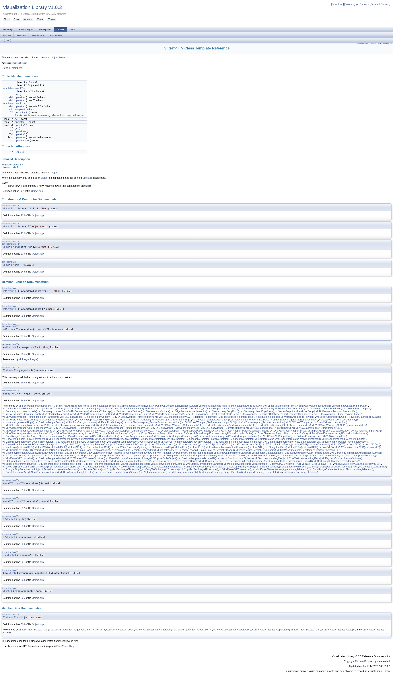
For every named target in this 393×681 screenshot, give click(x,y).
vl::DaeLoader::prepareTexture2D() (197, 458)
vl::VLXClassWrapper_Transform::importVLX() (124, 428)
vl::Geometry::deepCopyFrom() (257, 411)
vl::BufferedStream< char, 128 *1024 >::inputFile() (320, 436)
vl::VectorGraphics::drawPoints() (133, 414)
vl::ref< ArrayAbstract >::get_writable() (71, 629)
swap (18, 109)
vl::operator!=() (35, 455)
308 (23, 624)
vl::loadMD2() (42, 447)
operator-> (20, 122)
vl (2, 40)
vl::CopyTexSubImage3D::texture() (122, 469)
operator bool (22, 140)
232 (23, 233)
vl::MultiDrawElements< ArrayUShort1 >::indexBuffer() (162, 433)
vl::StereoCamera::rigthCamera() (205, 464)
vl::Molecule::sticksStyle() (373, 466)
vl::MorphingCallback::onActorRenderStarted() (356, 452)
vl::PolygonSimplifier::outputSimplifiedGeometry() (190, 455)
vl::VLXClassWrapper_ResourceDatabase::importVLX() (186, 430)
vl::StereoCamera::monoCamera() (232, 452)
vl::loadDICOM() (371, 444)
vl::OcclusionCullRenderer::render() (245, 461)
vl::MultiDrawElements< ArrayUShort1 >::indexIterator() (338, 433)
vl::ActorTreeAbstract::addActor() (71, 405)
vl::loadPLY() (182, 447)
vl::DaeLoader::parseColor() (292, 455)
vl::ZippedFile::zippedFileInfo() (301, 472)
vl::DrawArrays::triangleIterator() (77, 472)
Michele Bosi (362, 661)
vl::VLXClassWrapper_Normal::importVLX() (75, 425)
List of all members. (12, 68)
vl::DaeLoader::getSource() (50, 422)
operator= (20, 97)
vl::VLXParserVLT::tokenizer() (235, 469)
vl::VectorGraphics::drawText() (168, 414)
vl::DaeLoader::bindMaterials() (18, 408)
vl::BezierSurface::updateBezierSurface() (118, 472)
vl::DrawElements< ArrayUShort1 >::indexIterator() (92, 436)
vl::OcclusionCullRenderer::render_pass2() (337, 461)
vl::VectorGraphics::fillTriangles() (133, 419)
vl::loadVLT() (374, 447)
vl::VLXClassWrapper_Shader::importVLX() (81, 430)
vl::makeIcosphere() (167, 450)
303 (23, 580)
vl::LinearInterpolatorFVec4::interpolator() (344, 439)
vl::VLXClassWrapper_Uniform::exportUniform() (85, 417)
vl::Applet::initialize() (248, 436)
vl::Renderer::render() (213, 461)
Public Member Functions (366, 44)
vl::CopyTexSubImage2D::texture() (161, 469)
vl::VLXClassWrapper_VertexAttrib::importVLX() (230, 425)
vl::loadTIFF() (311, 447)
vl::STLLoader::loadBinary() (278, 444)
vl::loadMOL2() (59, 447)
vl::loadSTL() (257, 447)
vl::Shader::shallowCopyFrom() (229, 466)
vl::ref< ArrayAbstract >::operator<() (232, 629)
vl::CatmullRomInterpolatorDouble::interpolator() (28, 441)
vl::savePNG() (293, 464)
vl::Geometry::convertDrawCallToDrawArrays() (64, 411)
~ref (17, 94)
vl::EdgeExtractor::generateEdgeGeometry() (294, 419)
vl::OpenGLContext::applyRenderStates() (175, 405)
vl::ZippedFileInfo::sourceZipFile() (300, 466)
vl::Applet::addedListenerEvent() (134, 405)
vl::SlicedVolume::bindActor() (280, 405)
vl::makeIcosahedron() (144, 450)
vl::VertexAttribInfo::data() (156, 411)
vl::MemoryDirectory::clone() (290, 408)
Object (54, 57)
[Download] (337, 4)
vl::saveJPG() (277, 464)
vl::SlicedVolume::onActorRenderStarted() (307, 452)
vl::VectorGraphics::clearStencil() (256, 408)
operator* (20, 125)
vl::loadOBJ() (75, 447)
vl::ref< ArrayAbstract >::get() (34, 629)
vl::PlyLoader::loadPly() (161, 447)
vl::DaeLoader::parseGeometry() (359, 455)
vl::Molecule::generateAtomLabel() (211, 419)
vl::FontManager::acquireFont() (36, 405)
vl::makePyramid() (189, 450)
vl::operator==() (154, 455)
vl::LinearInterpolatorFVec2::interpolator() (253, 439)
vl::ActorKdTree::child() (189, 408)
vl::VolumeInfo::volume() (154, 472)
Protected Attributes (385, 44)
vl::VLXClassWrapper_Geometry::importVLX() (27, 433)
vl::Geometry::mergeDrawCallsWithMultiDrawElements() (33, 452)
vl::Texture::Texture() (92, 469)
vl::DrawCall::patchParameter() (123, 458)
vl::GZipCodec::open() (14, 455)
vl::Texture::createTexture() (127, 411)
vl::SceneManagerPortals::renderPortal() (60, 464)
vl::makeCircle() (66, 450)
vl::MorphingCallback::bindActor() (350, 405)
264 (23, 316)
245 (23, 271)
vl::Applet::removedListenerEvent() (133, 461)
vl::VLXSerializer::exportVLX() (175, 417)
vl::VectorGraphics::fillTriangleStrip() (171, 419)
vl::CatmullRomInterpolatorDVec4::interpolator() (186, 441)
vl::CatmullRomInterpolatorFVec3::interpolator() (342, 441)
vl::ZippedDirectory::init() (185, 436)
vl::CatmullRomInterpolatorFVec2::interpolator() (290, 441)
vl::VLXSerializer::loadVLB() (350, 447)
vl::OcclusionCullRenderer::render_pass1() (289, 461)
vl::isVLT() (72, 444)
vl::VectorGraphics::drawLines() (59, 414)
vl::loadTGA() (295, 447)
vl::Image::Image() (28, 359)
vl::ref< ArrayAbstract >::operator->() (193, 629)
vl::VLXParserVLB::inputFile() (276, 436)
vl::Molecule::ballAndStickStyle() (245, 405)
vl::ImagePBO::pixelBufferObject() (159, 458)
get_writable (21, 112)
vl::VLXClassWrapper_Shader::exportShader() (337, 414)
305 (23, 598)
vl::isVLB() (60, 444)
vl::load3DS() (207, 444)
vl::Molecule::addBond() (103, 405)
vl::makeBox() (49, 450)
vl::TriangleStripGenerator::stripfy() (21, 469)
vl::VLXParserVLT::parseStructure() (86, 458)
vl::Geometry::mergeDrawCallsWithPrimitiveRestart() (93, 452)
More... (63, 57)
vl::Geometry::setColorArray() (65, 466)
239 (23, 253)
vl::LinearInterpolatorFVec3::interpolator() (298, 439)
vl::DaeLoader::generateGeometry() (338, 419)
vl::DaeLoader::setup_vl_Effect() (100, 466)
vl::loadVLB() (327, 447)
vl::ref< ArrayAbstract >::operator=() (126, 455)
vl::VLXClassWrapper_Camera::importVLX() (225, 428)
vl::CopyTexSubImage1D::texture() (199, 469)
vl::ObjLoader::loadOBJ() (97, 447)
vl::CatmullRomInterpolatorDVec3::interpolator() (134, 441)
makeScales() (208, 450)
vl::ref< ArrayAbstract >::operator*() (154, 629)
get (16, 119)
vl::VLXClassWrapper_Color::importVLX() (180, 425)
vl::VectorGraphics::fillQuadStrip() (20, 419)
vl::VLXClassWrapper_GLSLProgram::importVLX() (339, 425)
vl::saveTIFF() (325, 464)
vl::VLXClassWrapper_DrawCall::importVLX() (300, 430)
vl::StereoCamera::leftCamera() (130, 444)
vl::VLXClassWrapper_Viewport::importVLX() (175, 428)
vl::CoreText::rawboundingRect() (303, 458)
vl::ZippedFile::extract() (205, 417)
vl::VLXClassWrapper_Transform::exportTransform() (30, 417)
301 (23, 562)
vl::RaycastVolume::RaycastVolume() (342, 458)
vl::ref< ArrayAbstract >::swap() (338, 629)
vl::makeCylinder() (104, 450)
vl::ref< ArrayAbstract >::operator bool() (113, 629)
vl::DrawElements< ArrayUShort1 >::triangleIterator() (30, 472)
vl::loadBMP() (301, 444)
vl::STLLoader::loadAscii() (247, 444)
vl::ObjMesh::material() (289, 450)
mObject (19, 152)
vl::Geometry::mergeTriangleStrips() (193, 452)
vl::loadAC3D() (224, 444)
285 (23, 354)
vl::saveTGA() (309, 464)
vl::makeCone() (84, 450)
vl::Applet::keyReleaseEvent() (95, 444)
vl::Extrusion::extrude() (268, 417)
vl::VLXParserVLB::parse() (261, 455)
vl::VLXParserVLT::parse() (232, 455)
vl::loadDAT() (338, 444)
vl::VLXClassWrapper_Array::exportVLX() (135, 417)
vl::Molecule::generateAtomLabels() (250, 419)
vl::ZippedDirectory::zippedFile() (261, 472)
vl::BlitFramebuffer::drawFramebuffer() (336, 411)
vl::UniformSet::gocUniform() (81, 422)
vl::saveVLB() (341, 464)
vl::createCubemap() (101, 411)
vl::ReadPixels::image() (110, 422)
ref (8, 40)
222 (22, 191)
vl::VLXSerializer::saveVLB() (365, 464)
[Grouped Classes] (380, 4)
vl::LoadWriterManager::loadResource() (227, 447)
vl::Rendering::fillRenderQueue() (57, 419)
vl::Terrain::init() (162, 436)
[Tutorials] (349, 4)
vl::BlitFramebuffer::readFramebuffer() (22, 461)
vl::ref (6, 208)
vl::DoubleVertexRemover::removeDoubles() (177, 461)
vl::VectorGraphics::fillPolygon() (298, 417)
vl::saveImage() (260, 464)
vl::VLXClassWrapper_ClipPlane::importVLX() (27, 428)
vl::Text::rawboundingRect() (270, 458)
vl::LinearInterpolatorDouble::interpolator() (25, 439)
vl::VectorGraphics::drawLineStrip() (96, 414)
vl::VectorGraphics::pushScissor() (236, 458)
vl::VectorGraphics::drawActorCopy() (295, 411)
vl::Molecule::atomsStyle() (213, 405)
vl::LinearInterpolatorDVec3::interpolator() (117, 439)
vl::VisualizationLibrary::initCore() (218, 436)
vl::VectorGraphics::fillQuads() (365, 417)
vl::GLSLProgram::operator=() (60, 455)
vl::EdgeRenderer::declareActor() (189, 411)
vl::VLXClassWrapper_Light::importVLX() (76, 428)
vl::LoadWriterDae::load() (161, 444)
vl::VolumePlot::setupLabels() (134, 466)
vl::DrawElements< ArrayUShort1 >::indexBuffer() (281, 433)
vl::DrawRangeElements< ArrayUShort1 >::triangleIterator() (341, 469)
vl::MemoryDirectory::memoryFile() (321, 450)
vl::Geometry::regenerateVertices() (94, 461)
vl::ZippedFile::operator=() (92, 455)
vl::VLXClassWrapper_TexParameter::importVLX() (209, 422)
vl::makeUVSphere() (265, 450)
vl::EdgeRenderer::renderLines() (19, 464)
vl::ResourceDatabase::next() (268, 452)
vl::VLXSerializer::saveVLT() (33, 466)
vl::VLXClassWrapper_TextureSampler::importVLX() (153, 422)
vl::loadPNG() (197, 447)
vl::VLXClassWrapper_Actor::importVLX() (272, 428)
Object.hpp (20, 63)
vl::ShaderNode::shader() (197, 466)
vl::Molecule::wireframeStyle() (185, 472)
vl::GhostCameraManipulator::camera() (123, 408)
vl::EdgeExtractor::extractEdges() (236, 417)
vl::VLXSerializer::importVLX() (116, 433)
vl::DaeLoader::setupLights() (167, 466)
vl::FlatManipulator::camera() (160, 408)
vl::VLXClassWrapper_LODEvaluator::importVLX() (29, 430)
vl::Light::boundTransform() (51, 408)
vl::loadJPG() (27, 447)
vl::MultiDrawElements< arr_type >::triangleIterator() (280, 469)
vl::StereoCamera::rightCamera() (168, 464)
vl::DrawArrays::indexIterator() (137, 436)
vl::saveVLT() (9, 466)
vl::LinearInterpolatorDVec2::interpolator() (71, 439)
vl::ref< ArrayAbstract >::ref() (306, 629)
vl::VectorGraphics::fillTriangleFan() (95, 419)
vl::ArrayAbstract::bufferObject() (84, 408)
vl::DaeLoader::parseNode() (51, 458)
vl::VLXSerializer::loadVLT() (17, 450)
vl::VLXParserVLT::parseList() (18, 458)
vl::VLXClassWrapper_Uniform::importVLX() (130, 430)
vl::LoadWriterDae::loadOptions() (129, 447)
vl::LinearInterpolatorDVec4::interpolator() (163, 439)
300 (23, 544)
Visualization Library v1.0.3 (32, 7)
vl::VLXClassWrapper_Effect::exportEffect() (209, 414)
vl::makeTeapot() (226, 450)
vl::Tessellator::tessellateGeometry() (60, 469)
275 (23, 336)
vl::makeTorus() (244, 450)
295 (23, 400)
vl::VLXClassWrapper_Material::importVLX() (26, 425)
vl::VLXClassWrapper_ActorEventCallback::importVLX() (316, 422)
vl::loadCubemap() (320, 444)
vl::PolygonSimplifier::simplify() (264, 466)
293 (23, 382)
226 (23, 215)
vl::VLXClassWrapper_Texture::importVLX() (261, 422)
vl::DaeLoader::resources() (135, 464)
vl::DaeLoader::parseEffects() (324, 455)
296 (23, 490)
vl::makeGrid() (122, 450)
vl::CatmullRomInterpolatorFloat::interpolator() (238, 441)
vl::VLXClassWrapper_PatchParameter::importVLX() (245, 430)
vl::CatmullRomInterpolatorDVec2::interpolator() (81, 441)
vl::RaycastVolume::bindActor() (314, 405)
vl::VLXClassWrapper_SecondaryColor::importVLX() (128, 425)
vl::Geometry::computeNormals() (19, 411)
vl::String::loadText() (276, 447)
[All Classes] (362, 4)
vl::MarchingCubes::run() (237, 464)
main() (37, 450)
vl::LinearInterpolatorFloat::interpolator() (208, 439)
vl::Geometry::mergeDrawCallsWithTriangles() (148, 452)
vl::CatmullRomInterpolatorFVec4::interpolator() (28, 444)
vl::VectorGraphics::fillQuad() (331, 417)
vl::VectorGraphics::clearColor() (220, 408)
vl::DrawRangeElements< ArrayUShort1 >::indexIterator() (33, 436)
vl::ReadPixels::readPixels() (59, 461)
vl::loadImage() (10, 447)
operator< (20, 137)
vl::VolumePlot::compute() (358, 408)
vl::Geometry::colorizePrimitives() (324, 408)
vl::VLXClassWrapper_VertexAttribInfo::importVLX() (354, 430)
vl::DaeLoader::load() (187, 444)
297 (23, 508)
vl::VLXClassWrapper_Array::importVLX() (75, 433)
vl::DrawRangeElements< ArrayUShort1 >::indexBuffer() (223, 433)
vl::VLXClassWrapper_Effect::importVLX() (318, 428)
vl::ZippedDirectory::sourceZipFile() (339, 466)
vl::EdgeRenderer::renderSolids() (102, 464)
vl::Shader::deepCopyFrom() (224, 411)
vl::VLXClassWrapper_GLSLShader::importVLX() (284, 425)
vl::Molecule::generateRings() (18, 422)
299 (23, 526)
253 (23, 298)
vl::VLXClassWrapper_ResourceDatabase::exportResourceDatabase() (272, 414)
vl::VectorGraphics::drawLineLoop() (21, 414)
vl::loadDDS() (354, 444)
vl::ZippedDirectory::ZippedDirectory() (222, 472)
